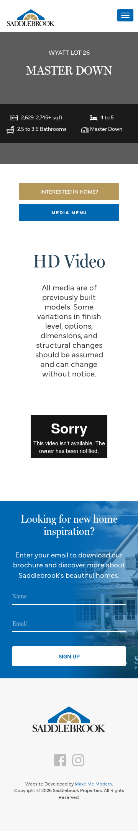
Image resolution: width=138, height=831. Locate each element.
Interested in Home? (69, 191)
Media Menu (69, 212)
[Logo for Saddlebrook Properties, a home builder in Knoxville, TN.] (30, 18)
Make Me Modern (93, 783)
